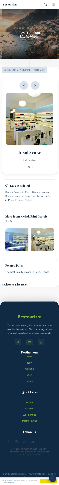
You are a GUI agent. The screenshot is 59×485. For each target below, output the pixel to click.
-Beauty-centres (40, 192)
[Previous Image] (23, 85)
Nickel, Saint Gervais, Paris (17, 70)
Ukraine (29, 368)
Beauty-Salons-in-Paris (18, 192)
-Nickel (28, 200)
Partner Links (29, 420)
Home (29, 402)
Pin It (30, 167)
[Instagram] (41, 342)
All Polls (29, 408)
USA (29, 375)
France (29, 381)
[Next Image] (35, 85)
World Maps (29, 414)
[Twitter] (29, 342)
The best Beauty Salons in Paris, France (27, 272)
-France (18, 200)
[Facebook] (18, 342)
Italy (29, 362)
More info (12, 482)
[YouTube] (32, 442)
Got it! (49, 481)
